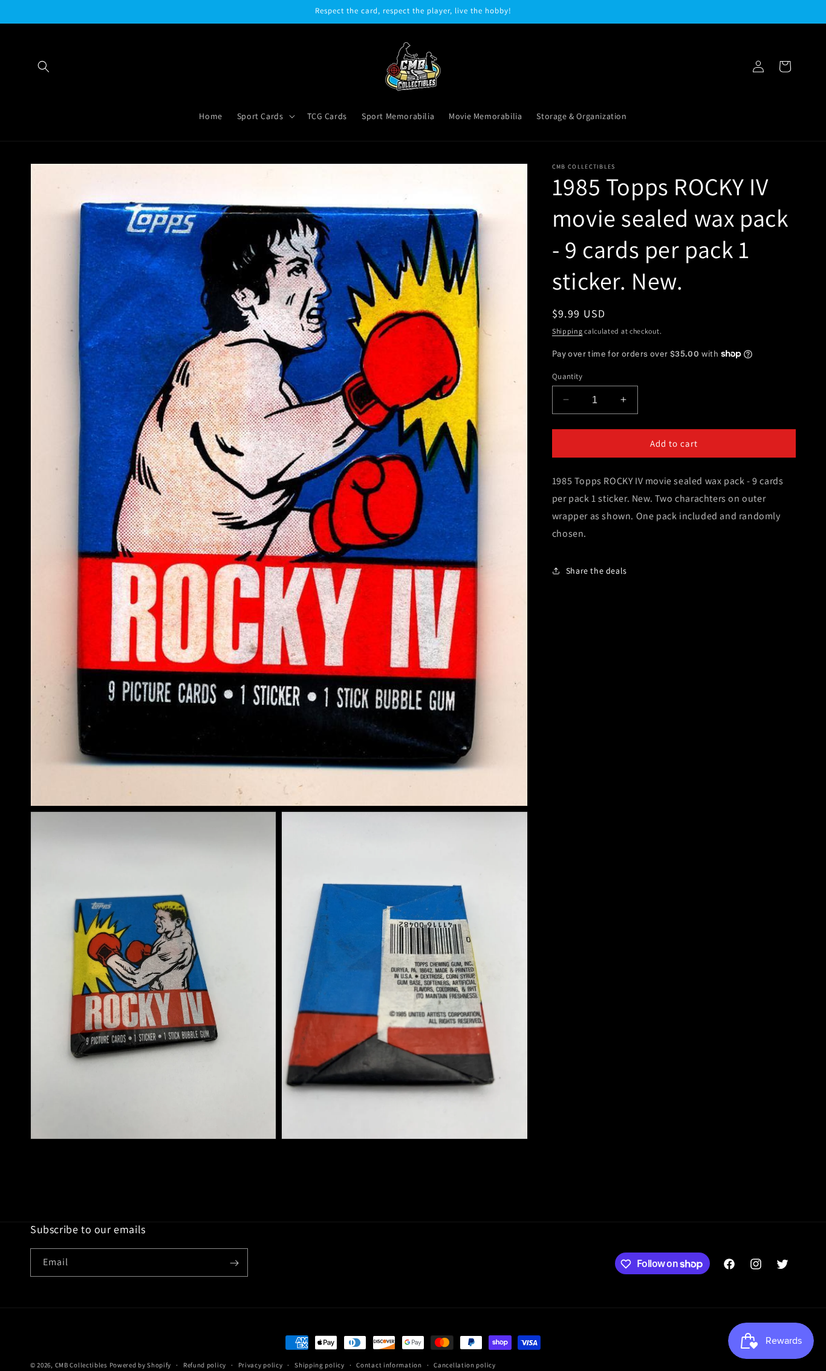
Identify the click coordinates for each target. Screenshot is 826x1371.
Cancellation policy (464, 1364)
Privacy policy (260, 1364)
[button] (43, 66)
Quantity (567, 376)
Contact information (388, 1364)
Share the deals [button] (596, 570)
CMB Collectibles (82, 1365)
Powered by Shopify (140, 1365)
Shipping (567, 330)
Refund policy (204, 1364)
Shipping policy (319, 1364)
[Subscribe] (234, 1263)
